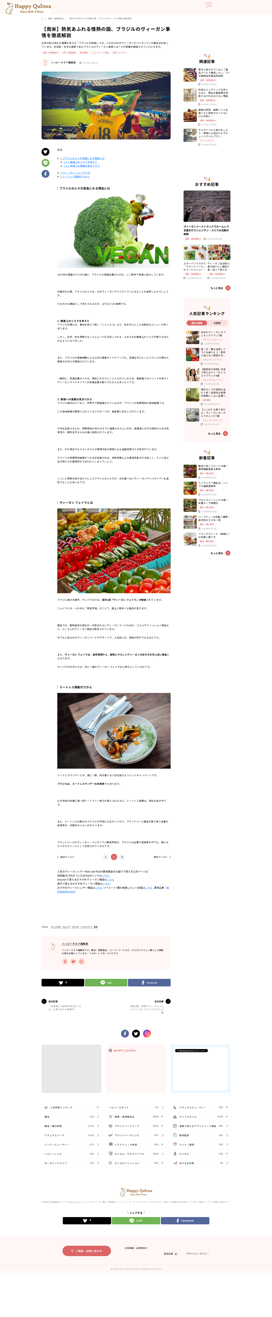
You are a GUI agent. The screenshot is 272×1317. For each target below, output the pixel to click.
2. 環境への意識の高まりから (82, 165)
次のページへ (160, 856)
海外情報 (83, 52)
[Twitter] (63, 982)
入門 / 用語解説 (69, 52)
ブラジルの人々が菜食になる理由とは (82, 158)
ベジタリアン (86, 926)
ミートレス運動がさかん (75, 176)
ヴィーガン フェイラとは (75, 172)
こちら (105, 875)
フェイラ (66, 926)
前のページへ (67, 856)
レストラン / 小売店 (100, 52)
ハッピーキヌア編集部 (63, 62)
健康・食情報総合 (56, 18)
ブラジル (75, 926)
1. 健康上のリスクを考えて (80, 162)
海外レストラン (119, 52)
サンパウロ (56, 926)
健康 (96, 926)
